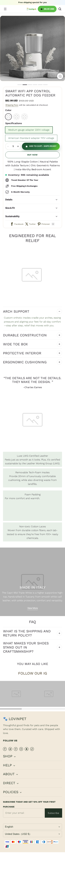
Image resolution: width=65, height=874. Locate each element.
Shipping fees (11, 105)
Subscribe (53, 813)
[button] (5, 9)
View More (32, 608)
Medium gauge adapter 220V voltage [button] (28, 129)
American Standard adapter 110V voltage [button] (31, 138)
